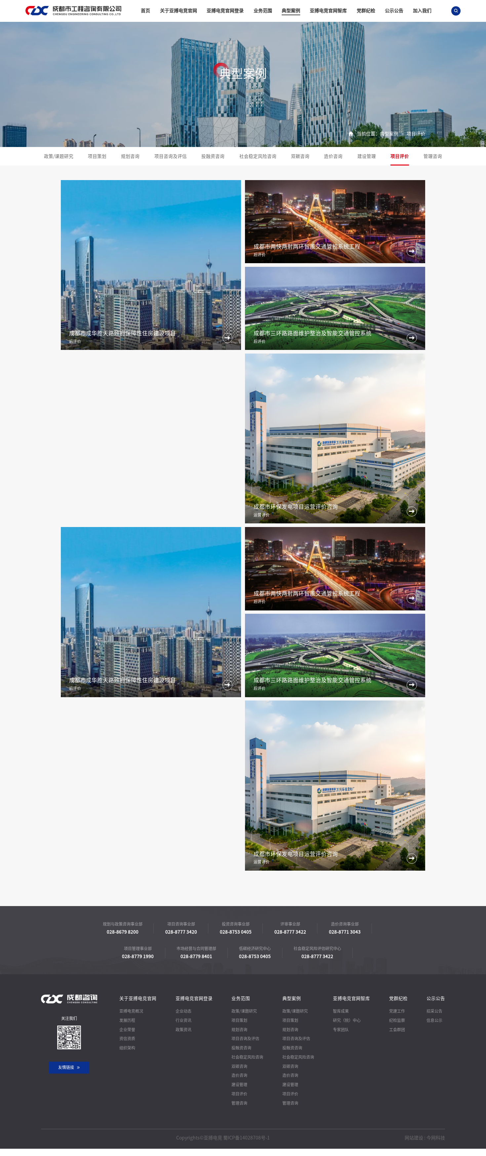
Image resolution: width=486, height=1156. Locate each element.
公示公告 (394, 10)
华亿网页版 (196, 1152)
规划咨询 (130, 156)
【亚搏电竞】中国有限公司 (77, 1152)
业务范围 (263, 10)
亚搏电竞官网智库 (328, 10)
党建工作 (397, 1011)
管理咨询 (433, 156)
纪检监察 (397, 1020)
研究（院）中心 (347, 1020)
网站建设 (414, 1137)
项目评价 (416, 133)
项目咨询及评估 (170, 156)
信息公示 (434, 1020)
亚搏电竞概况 (131, 1011)
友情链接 (66, 1067)
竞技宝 (154, 1152)
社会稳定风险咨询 (257, 156)
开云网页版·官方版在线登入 (289, 1152)
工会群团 (397, 1030)
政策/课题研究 (58, 156)
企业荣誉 (127, 1030)
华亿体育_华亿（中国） (124, 1152)
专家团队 (341, 1030)
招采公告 (434, 1011)
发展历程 (127, 1020)
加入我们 (422, 10)
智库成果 (341, 1011)
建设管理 (366, 156)
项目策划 (97, 156)
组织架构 (127, 1048)
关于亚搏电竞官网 (178, 10)
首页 (145, 10)
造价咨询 (333, 156)
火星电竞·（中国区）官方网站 (235, 1152)
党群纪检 (366, 10)
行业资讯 (183, 1020)
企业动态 (183, 1011)
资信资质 (127, 1038)
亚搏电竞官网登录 (225, 10)
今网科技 (435, 1137)
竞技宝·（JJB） (13, 1152)
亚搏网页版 (173, 1152)
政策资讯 (183, 1030)
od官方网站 (39, 1152)
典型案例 (291, 10)
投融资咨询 (212, 156)
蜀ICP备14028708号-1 (246, 1137)
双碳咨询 (300, 156)
